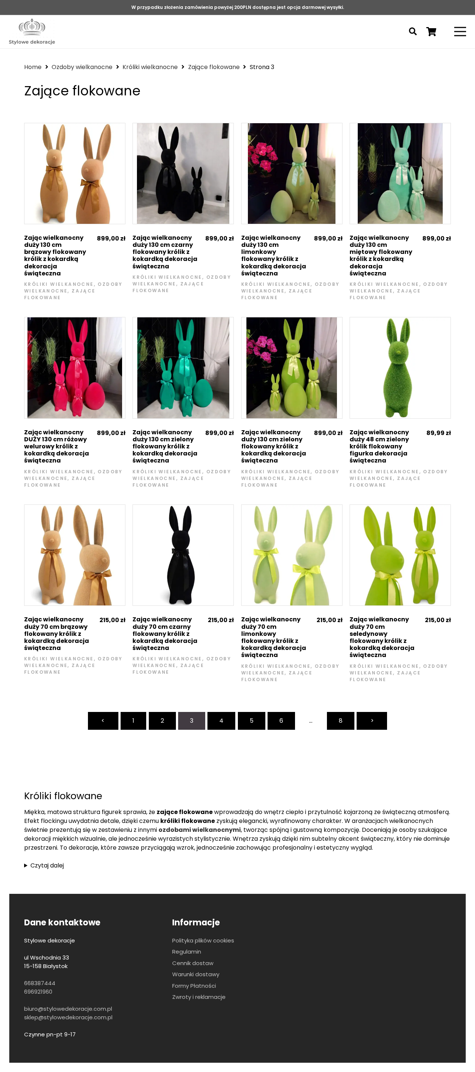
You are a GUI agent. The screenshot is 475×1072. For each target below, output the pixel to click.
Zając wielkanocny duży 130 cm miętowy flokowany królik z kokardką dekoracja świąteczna (381, 255)
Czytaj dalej (47, 865)
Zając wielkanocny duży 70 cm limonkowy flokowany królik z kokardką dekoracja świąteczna (273, 637)
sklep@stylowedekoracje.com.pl (68, 1017)
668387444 (39, 983)
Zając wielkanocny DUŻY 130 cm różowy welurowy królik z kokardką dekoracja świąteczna (56, 446)
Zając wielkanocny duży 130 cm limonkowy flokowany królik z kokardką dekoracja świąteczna (273, 255)
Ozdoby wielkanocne (82, 67)
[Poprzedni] (103, 721)
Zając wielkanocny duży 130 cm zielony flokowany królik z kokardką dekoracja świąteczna (164, 446)
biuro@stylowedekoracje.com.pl (68, 1009)
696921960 (38, 992)
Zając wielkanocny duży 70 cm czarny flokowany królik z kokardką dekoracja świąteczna (164, 633)
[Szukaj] (413, 31)
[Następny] (372, 721)
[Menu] (460, 31)
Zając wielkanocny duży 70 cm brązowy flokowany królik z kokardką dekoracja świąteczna (56, 633)
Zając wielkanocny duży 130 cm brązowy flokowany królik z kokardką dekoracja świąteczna (55, 255)
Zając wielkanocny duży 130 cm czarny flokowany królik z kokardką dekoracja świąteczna (164, 252)
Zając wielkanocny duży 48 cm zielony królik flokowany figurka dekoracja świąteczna (379, 446)
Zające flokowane (214, 67)
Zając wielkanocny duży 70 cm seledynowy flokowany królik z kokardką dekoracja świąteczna (382, 637)
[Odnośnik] (32, 32)
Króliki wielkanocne (150, 67)
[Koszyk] (431, 31)
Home (33, 67)
